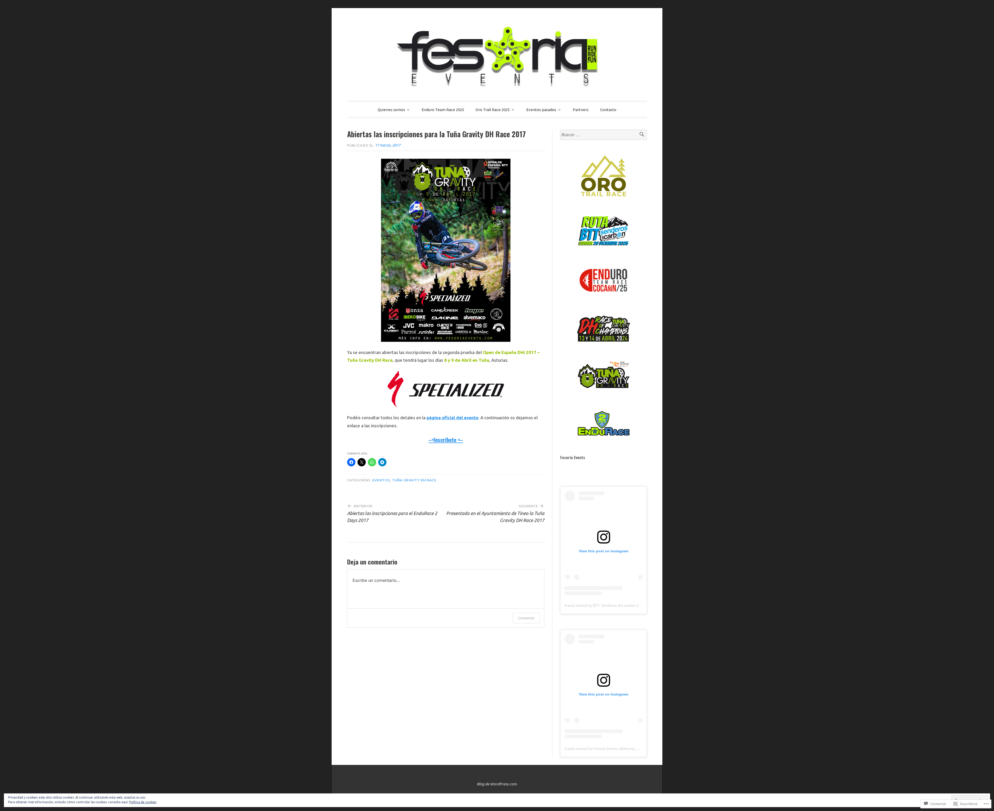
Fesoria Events (572, 457)
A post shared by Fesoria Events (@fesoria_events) (607, 749)
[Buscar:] (603, 135)
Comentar (526, 618)
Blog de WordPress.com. (497, 784)
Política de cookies (142, 802)
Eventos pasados (541, 109)
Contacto (608, 109)
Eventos (381, 480)
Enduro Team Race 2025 (443, 109)
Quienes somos (391, 109)
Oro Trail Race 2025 (493, 109)
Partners (581, 109)
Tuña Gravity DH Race (414, 480)
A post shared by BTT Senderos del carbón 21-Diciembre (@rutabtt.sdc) (624, 605)
